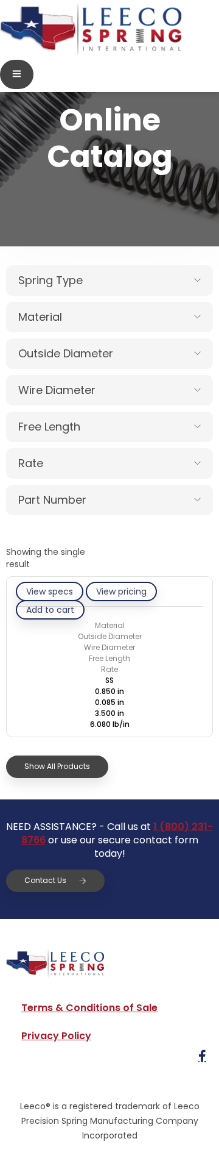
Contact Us (45, 880)
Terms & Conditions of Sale (89, 1008)
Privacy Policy (56, 1036)
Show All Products (57, 766)
